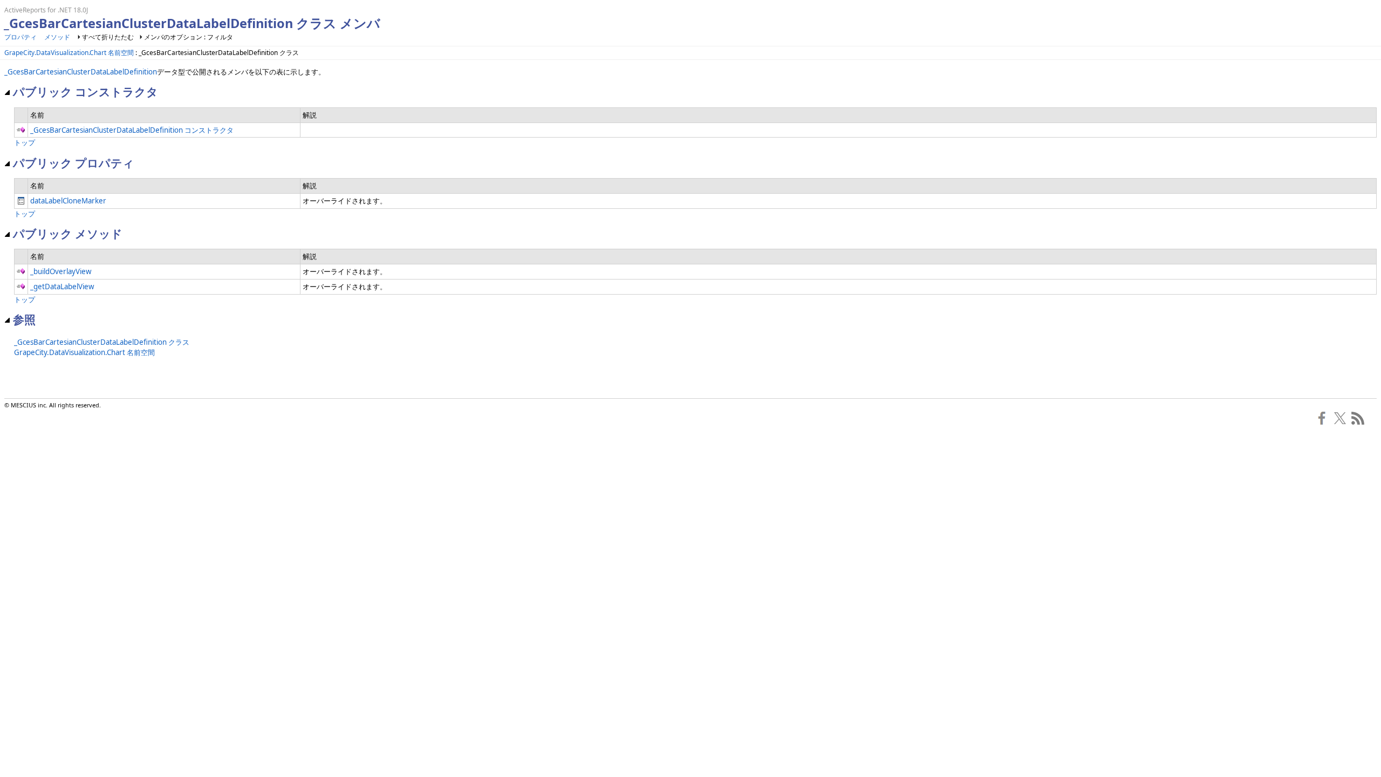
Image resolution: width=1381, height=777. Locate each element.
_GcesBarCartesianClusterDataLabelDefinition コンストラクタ (132, 130)
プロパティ (20, 37)
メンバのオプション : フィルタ (188, 37)
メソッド (57, 37)
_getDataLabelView (62, 286)
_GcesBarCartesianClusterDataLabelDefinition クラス (101, 342)
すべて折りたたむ (108, 37)
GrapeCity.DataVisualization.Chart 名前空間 (69, 52)
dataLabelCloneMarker (68, 201)
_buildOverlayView (60, 271)
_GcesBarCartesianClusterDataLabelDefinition (80, 72)
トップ (24, 142)
